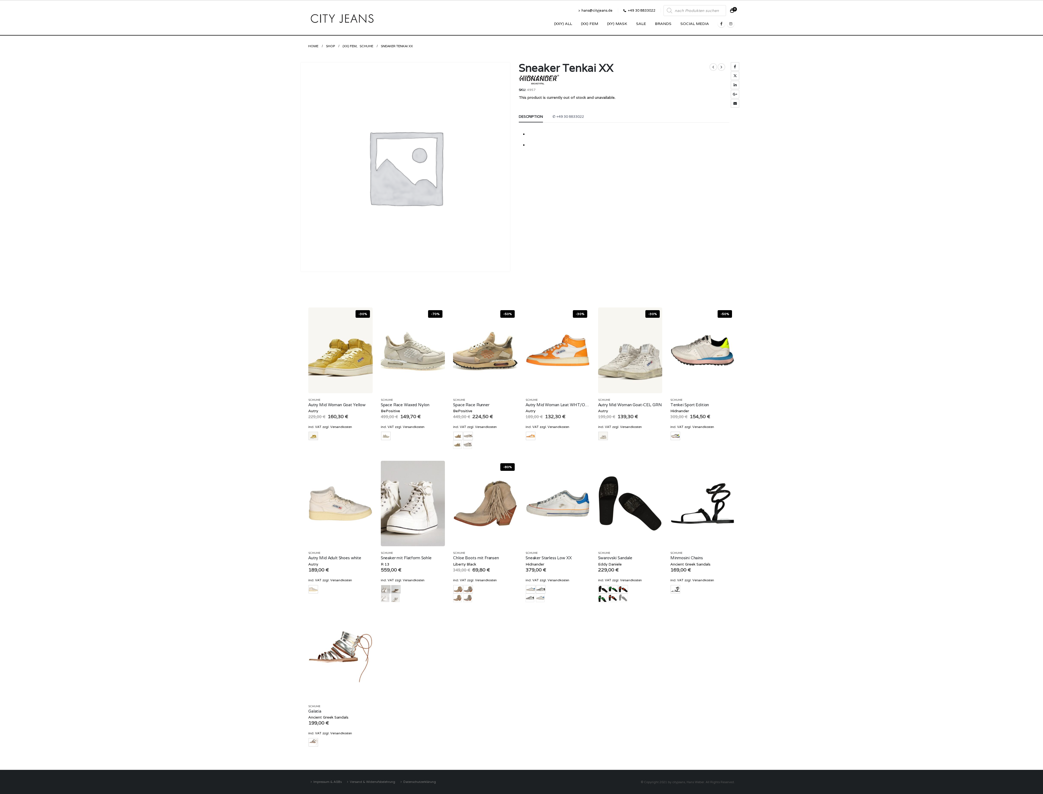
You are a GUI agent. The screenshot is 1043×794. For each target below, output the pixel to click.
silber (530, 597)
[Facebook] (721, 23)
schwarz (623, 597)
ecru (385, 597)
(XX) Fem (589, 23)
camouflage (457, 444)
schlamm (395, 597)
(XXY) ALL (563, 23)
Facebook (735, 66)
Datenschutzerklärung (419, 782)
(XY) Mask (617, 23)
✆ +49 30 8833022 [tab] (568, 116)
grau (467, 597)
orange (612, 597)
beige (457, 597)
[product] (340, 504)
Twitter (735, 75)
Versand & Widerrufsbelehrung (372, 782)
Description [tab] (531, 116)
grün (602, 597)
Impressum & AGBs (327, 782)
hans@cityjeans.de (597, 10)
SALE (641, 23)
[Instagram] (730, 23)
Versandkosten (341, 427)
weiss (540, 597)
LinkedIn (735, 85)
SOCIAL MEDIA (694, 23)
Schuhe (314, 400)
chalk (467, 444)
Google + (735, 94)
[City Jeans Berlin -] (342, 18)
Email (735, 103)
